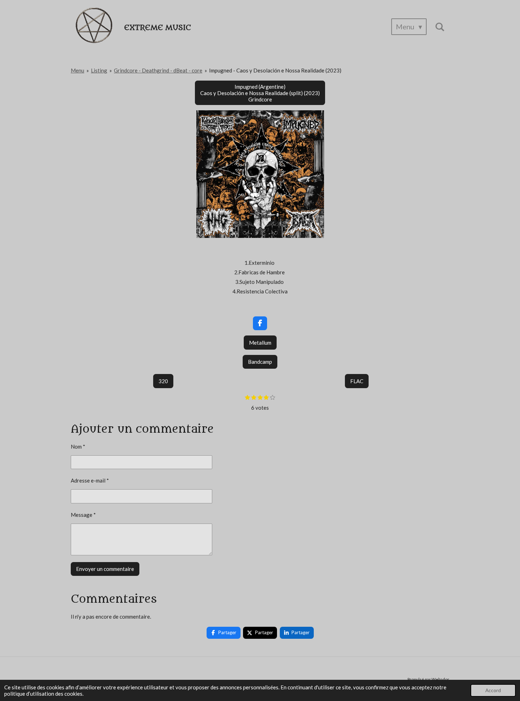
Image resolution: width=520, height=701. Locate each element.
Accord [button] (493, 690)
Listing (99, 70)
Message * (83, 515)
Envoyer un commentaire (105, 569)
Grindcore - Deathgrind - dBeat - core (158, 70)
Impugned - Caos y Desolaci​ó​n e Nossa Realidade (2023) (275, 70)
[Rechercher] (439, 26)
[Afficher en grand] (260, 174)
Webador (440, 679)
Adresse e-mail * (90, 480)
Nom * (78, 446)
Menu (77, 70)
